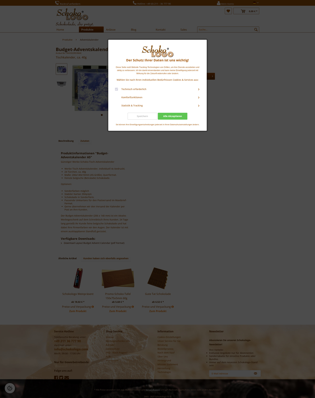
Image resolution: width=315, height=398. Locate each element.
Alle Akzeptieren (172, 116)
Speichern (142, 116)
